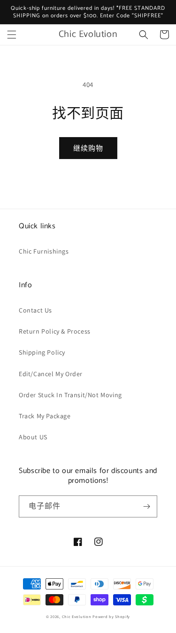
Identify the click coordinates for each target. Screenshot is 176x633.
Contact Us (35, 310)
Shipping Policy (42, 352)
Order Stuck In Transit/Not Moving (70, 395)
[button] (11, 34)
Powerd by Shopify (111, 616)
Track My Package (45, 416)
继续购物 (88, 148)
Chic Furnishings (44, 251)
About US (33, 437)
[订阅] (146, 506)
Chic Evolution (77, 616)
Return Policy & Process (55, 331)
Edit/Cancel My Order (51, 374)
